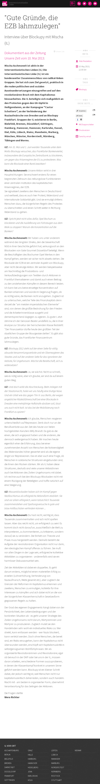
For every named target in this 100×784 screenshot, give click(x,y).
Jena (30, 771)
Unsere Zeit (60, 51)
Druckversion (84, 130)
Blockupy (83, 89)
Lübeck (54, 754)
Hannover (32, 763)
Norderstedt (57, 767)
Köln (30, 780)
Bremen (7, 763)
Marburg (55, 763)
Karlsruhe (33, 776)
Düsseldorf (10, 771)
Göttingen (9, 780)
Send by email (85, 136)
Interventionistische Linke (18, 3)
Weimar (78, 750)
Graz (30, 750)
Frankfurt (9, 776)
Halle (30, 754)
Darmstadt (9, 767)
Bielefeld (8, 759)
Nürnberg (56, 771)
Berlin (7, 754)
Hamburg (32, 759)
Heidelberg (33, 767)
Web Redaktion (85, 61)
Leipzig (54, 750)
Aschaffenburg (11, 750)
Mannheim (55, 759)
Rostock (55, 776)
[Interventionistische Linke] (4, 4)
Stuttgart (56, 780)
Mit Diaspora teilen (86, 124)
